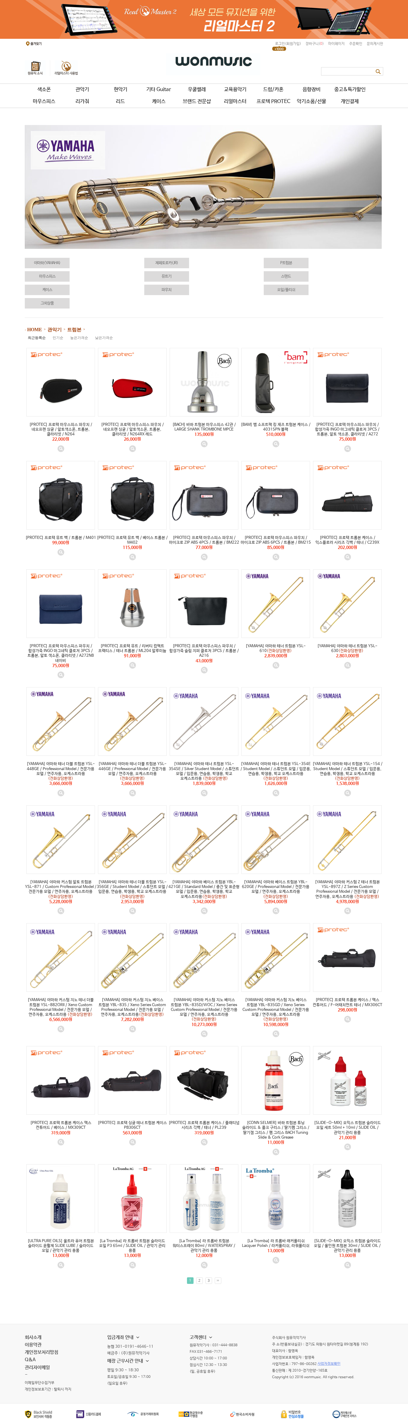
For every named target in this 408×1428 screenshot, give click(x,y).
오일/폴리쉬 (286, 290)
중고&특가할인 (350, 89)
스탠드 (286, 276)
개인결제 (350, 101)
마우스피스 (44, 101)
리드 (120, 101)
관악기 (82, 89)
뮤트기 (166, 276)
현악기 (120, 89)
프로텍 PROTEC (273, 101)
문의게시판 (375, 44)
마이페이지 (336, 44)
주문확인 (355, 44)
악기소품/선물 (311, 101)
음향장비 (311, 89)
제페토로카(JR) (166, 263)
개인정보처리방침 (41, 1352)
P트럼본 (286, 263)
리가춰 (82, 101)
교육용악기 (235, 89)
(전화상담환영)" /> (276, 640)
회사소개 (33, 1337)
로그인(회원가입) (288, 44)
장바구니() (315, 44)
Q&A (30, 1360)
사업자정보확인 (328, 1364)
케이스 (158, 101)
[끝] (218, 1280)
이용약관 (33, 1345)
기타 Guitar (158, 89)
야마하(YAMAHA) (47, 263)
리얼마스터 (235, 101)
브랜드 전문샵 (197, 101)
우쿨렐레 (197, 89)
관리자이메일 (37, 1367)
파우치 (166, 290)
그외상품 (47, 303)
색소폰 (44, 89)
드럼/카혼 (273, 89)
